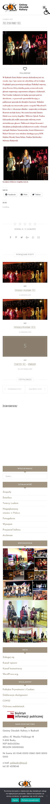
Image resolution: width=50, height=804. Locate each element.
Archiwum (8, 535)
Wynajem (7, 524)
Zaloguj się (8, 657)
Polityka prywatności (30, 800)
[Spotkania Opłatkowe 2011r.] (25, 309)
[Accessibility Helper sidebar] (47, 11)
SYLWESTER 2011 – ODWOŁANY (25, 364)
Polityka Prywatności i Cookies (18, 690)
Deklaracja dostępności (15, 695)
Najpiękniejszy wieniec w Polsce (11, 511)
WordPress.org (10, 674)
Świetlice (7, 498)
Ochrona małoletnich (13, 706)
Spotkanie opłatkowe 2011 (25, 290)
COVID (6, 701)
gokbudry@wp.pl (18, 763)
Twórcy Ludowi (10, 503)
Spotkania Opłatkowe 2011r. (25, 327)
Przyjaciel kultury (12, 530)
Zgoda (15, 800)
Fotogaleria (9, 518)
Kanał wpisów (10, 663)
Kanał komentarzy (12, 669)
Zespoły (7, 492)
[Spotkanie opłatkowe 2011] (25, 272)
